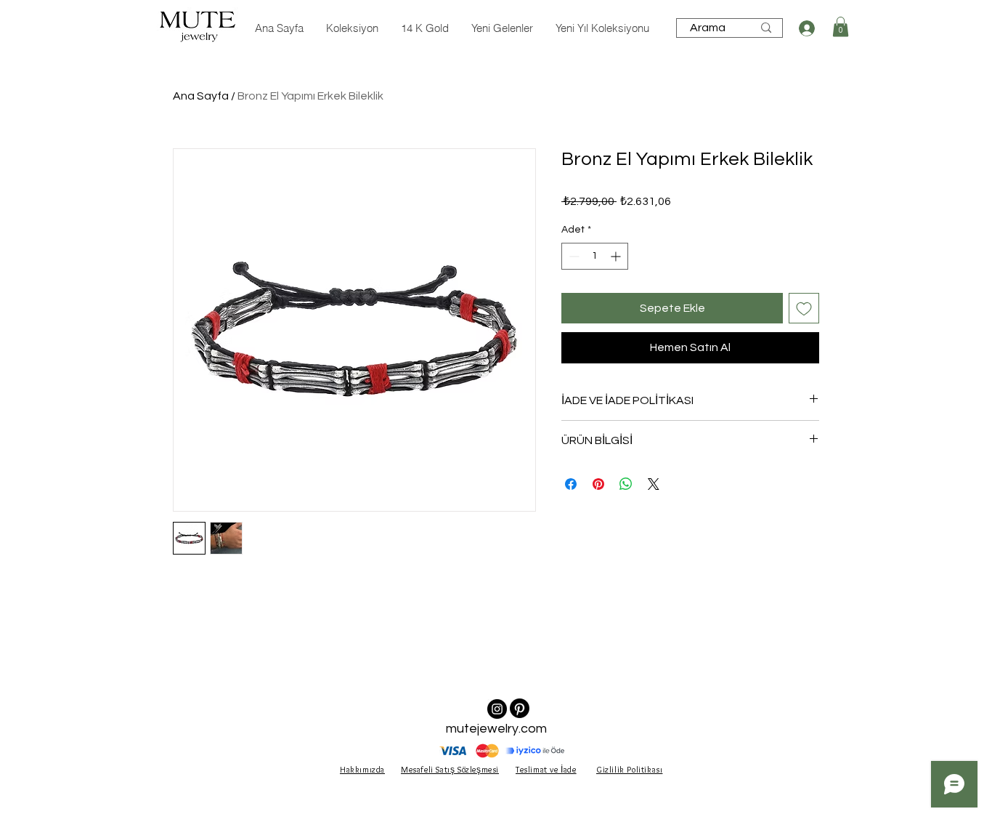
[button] (840, 26)
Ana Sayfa (201, 96)
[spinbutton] (595, 256)
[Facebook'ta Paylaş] (571, 484)
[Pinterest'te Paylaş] (598, 484)
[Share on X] (653, 484)
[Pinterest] (519, 708)
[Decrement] (573, 256)
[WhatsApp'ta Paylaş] (626, 484)
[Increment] (617, 256)
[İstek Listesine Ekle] (804, 308)
